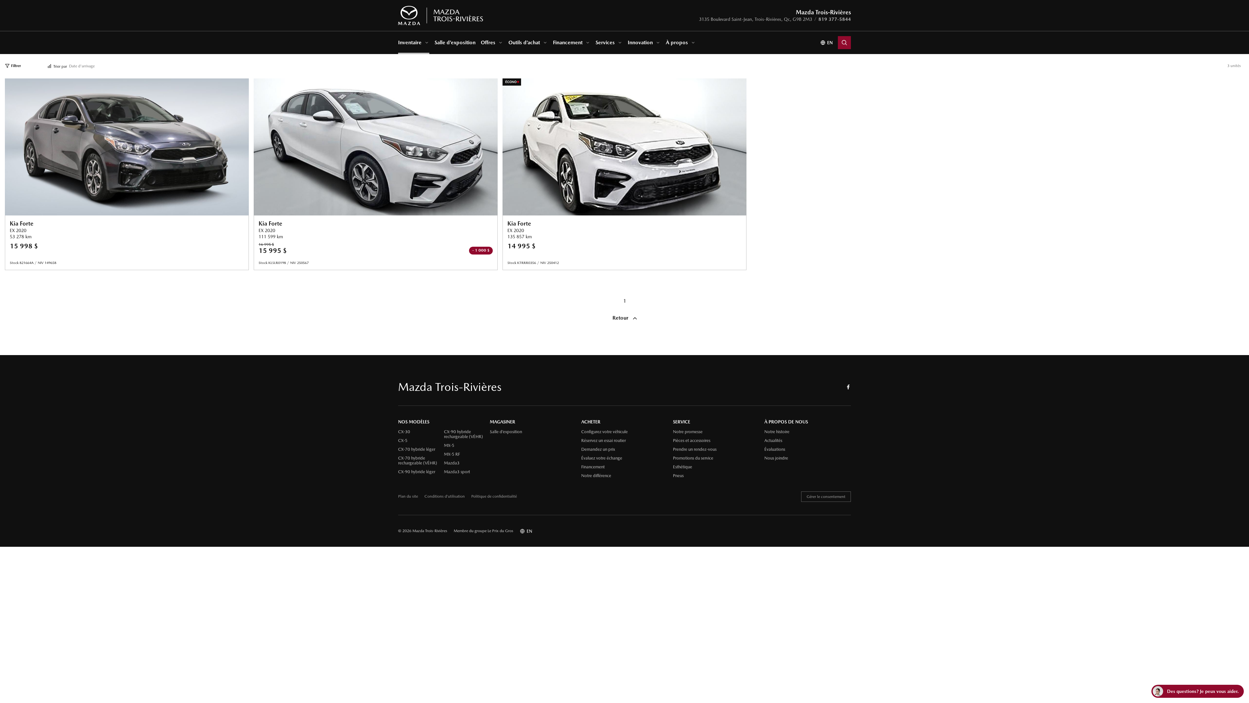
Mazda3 (452, 463)
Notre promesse (688, 432)
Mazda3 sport (457, 472)
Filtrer (16, 65)
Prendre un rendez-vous (695, 449)
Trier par (60, 66)
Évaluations (774, 449)
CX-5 (403, 440)
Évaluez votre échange (601, 458)
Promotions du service (693, 458)
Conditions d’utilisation (444, 496)
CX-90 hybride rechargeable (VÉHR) (463, 434)
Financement (568, 42)
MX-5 (449, 445)
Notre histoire (776, 432)
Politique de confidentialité (494, 496)
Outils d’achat (524, 42)
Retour (621, 318)
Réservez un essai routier (603, 440)
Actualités (773, 440)
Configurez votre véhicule (604, 432)
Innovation (640, 42)
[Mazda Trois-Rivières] (440, 15)
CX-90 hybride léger (416, 472)
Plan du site (408, 496)
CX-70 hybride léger (416, 449)
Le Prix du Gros (500, 531)
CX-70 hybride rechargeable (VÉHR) (417, 460)
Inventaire (410, 42)
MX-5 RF (452, 454)
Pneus (678, 476)
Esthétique (682, 467)
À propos (677, 42)
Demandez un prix (598, 449)
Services (605, 42)
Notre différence (596, 476)
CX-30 (404, 432)
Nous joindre (776, 458)
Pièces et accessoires (691, 440)
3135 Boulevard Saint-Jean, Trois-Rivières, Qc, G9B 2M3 (755, 19)
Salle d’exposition (455, 42)
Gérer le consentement (826, 496)
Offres (488, 42)
